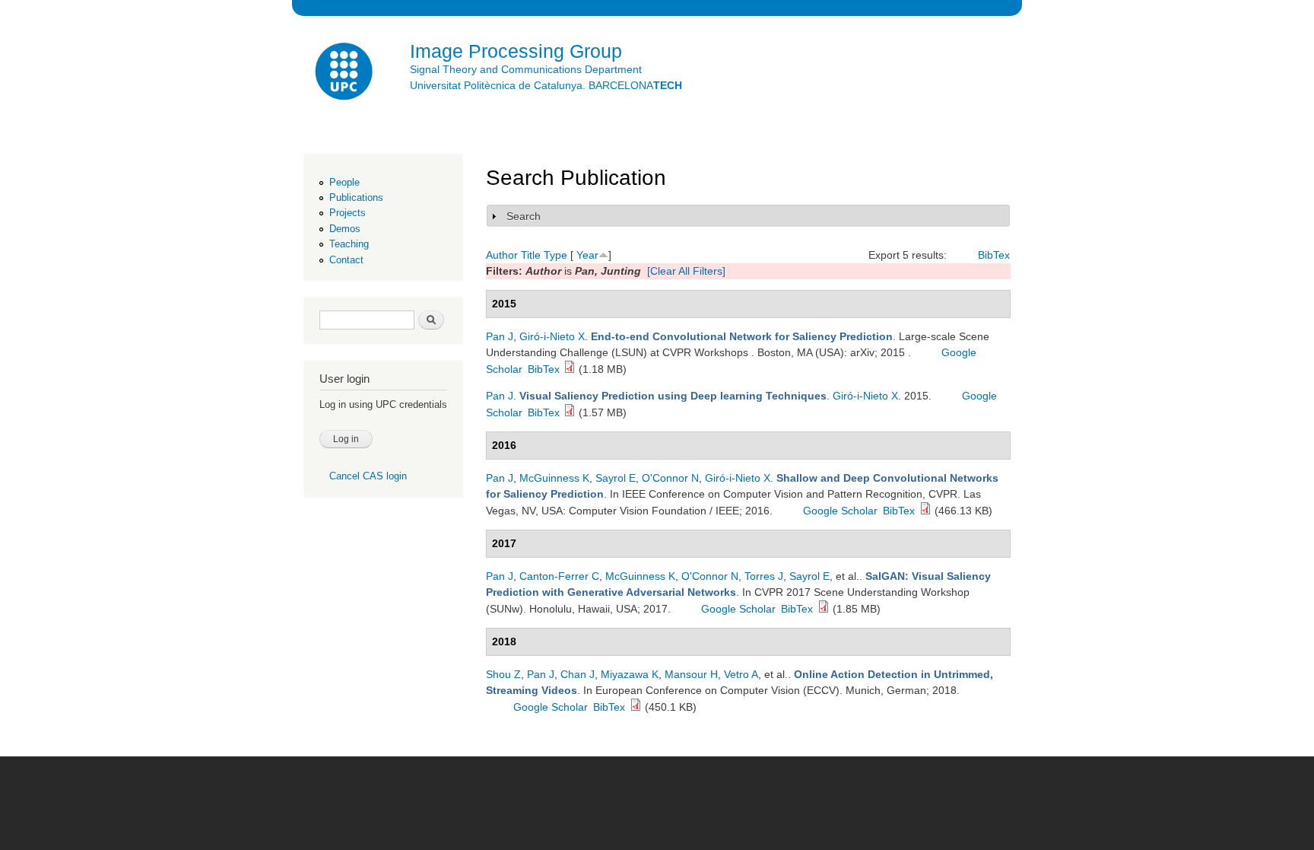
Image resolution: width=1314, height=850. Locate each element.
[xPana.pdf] (569, 412)
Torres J (763, 576)
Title (531, 255)
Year (587, 255)
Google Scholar (840, 511)
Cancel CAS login (368, 476)
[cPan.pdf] (925, 511)
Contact (346, 260)
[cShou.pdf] (636, 707)
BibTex (994, 255)
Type (555, 255)
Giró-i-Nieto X (552, 336)
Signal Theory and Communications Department (526, 69)
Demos (344, 228)
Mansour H (691, 674)
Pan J (499, 336)
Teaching (349, 244)
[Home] (345, 73)
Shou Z (503, 674)
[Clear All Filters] (686, 271)
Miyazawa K (630, 674)
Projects (347, 212)
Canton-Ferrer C (559, 576)
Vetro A (741, 674)
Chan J (577, 674)
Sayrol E (615, 478)
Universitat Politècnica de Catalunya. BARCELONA (546, 85)
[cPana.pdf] (823, 609)
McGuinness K (554, 478)
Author (502, 255)
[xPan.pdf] (569, 369)
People (344, 182)
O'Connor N (670, 478)
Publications (356, 197)
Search (523, 216)
